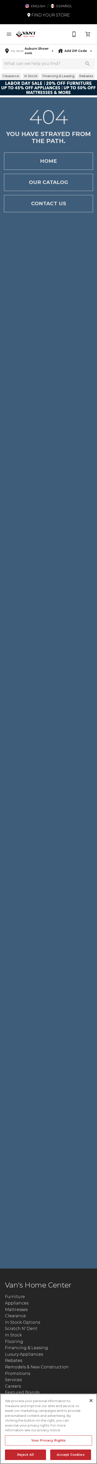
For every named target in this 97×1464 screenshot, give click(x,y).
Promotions (17, 1373)
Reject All (25, 1455)
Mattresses (16, 1309)
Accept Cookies (71, 1455)
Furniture (15, 1296)
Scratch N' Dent (21, 1328)
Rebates (13, 1360)
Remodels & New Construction (37, 1367)
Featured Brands (22, 1392)
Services (13, 1379)
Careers (13, 1386)
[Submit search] (87, 63)
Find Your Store (50, 15)
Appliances (16, 1303)
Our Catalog (48, 182)
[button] (35, 6)
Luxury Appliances (24, 1354)
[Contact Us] (74, 34)
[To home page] (26, 34)
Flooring (14, 1341)
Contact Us (48, 203)
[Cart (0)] (88, 34)
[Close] (91, 1400)
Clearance (15, 1315)
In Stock (13, 1335)
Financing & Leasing (26, 1347)
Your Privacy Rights (48, 1440)
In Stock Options (22, 1322)
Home (48, 161)
